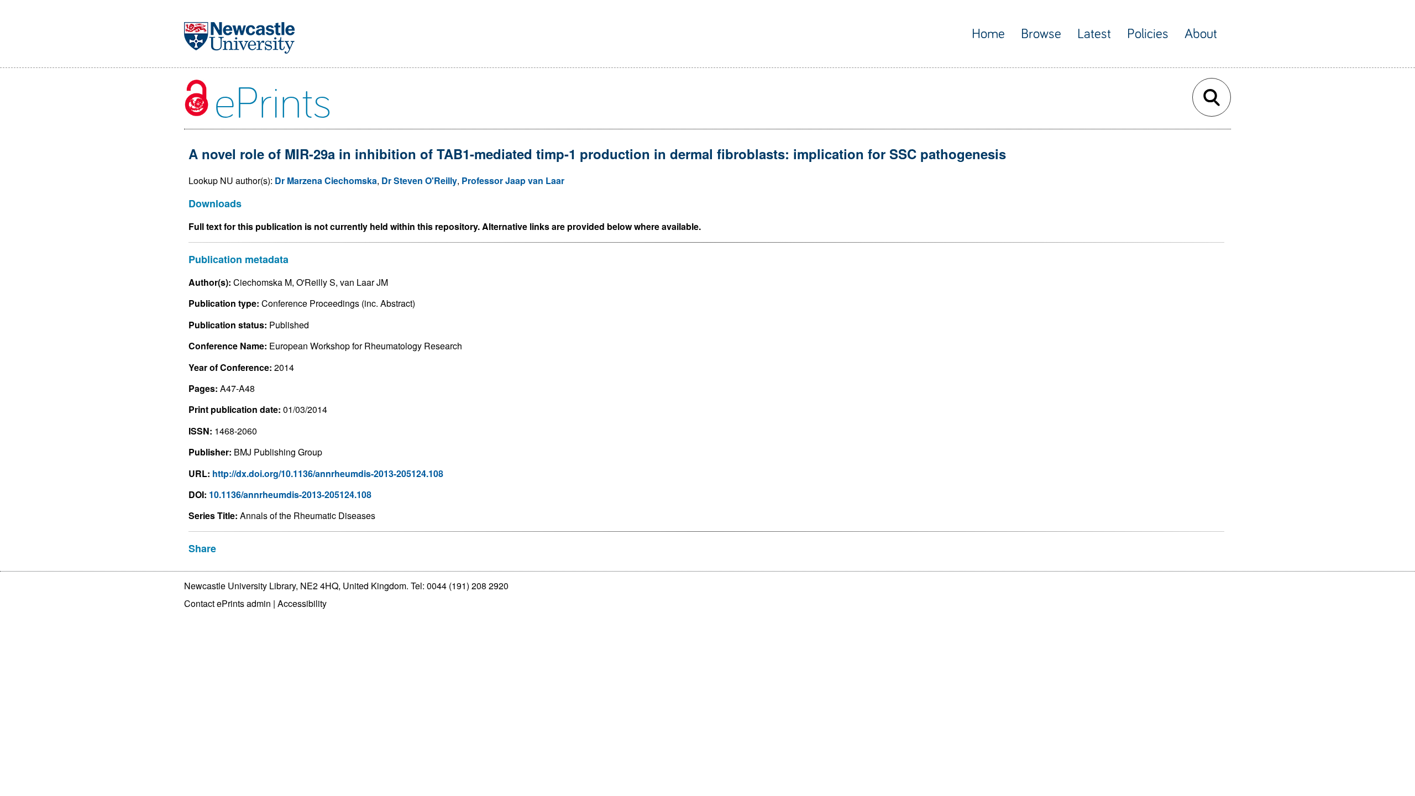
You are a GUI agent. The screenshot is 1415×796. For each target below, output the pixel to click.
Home (988, 34)
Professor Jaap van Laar (513, 180)
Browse (1041, 34)
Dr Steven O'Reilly (419, 180)
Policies (1147, 34)
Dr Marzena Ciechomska (326, 180)
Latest (1094, 34)
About (1201, 34)
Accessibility (302, 603)
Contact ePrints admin (227, 603)
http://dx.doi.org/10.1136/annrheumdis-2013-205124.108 (327, 473)
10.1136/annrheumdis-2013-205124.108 (290, 494)
